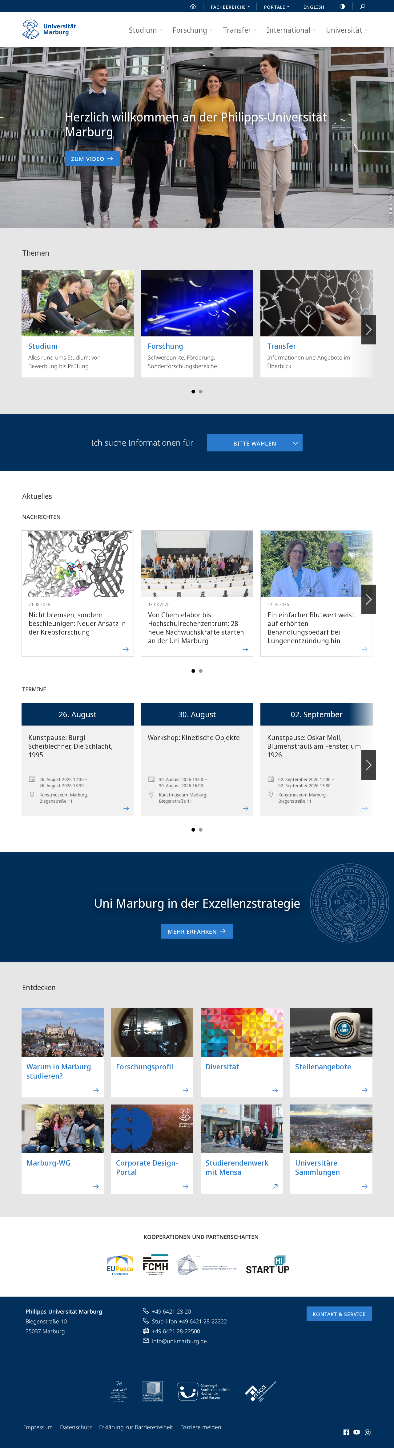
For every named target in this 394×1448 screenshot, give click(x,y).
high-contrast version (342, 6)
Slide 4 (201, 391)
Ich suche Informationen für (142, 442)
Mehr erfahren (192, 931)
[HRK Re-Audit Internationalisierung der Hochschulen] (152, 1391)
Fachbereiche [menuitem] (228, 7)
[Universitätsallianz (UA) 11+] (207, 1264)
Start (193, 6)
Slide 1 (193, 391)
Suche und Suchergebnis (362, 6)
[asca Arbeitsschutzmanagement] (260, 1391)
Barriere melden (200, 1427)
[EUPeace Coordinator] (120, 1264)
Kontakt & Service (339, 1314)
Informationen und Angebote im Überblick (308, 355)
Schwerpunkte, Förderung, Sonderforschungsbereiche (182, 355)
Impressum (38, 1427)
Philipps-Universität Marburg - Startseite (60, 29)
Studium (143, 30)
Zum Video (87, 158)
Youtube (356, 1433)
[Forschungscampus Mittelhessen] (155, 1264)
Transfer (237, 30)
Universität (344, 30)
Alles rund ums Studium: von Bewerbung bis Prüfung (64, 355)
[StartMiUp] (267, 1264)
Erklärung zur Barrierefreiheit (136, 1427)
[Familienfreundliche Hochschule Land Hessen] (203, 1391)
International (288, 30)
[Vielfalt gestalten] (119, 1391)
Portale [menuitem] (274, 7)
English (314, 7)
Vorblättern (368, 329)
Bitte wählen (241, 440)
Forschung (190, 30)
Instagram (368, 1433)
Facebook (345, 1433)
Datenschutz (76, 1427)
